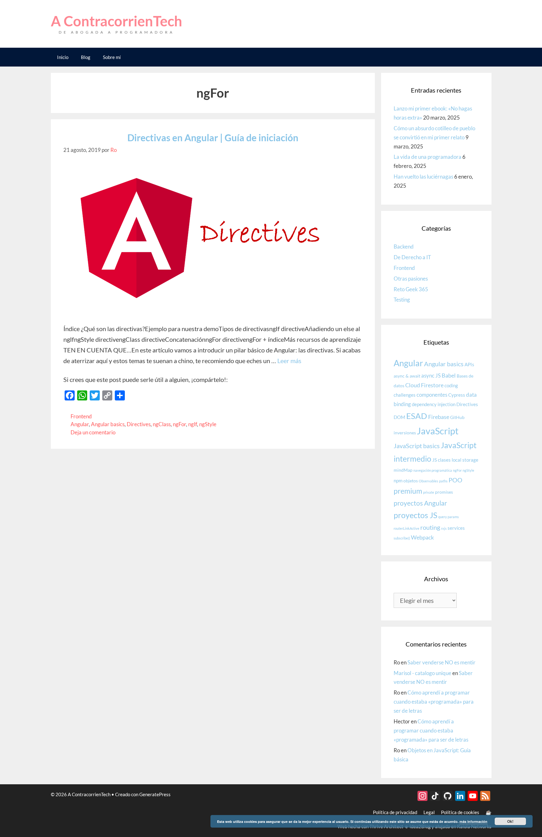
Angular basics (108, 424)
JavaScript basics (417, 445)
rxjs (444, 528)
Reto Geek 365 (411, 289)
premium (408, 491)
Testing (402, 299)
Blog (85, 57)
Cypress (456, 395)
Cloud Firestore (424, 385)
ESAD (416, 416)
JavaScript (438, 430)
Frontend (81, 416)
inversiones (405, 432)
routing (430, 527)
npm (398, 480)
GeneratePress (155, 794)
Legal (429, 812)
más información (473, 821)
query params (448, 517)
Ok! (510, 821)
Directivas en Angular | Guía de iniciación (212, 137)
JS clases (441, 460)
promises (444, 492)
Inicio (62, 57)
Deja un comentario (93, 432)
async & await (407, 375)
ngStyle (207, 424)
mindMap (403, 470)
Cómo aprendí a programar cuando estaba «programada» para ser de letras (434, 701)
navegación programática (432, 470)
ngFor (179, 424)
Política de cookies (460, 812)
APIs (469, 364)
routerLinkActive (406, 528)
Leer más (289, 360)
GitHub (457, 417)
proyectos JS (415, 515)
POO (455, 480)
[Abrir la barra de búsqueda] (482, 57)
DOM (399, 417)
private (428, 492)
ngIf (192, 424)
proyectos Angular (420, 503)
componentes (432, 394)
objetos (410, 480)
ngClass (162, 424)
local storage (465, 460)
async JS (431, 375)
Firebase (438, 416)
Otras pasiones (411, 278)
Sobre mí (112, 57)
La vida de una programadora (427, 156)
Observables (428, 481)
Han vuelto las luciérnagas (423, 176)
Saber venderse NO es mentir (441, 662)
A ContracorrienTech (116, 21)
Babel (449, 375)
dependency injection (433, 404)
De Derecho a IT (412, 257)
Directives (139, 424)
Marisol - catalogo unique (422, 673)
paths (443, 481)
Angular (80, 424)
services (456, 528)
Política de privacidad (395, 812)
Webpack (422, 537)
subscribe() (402, 538)
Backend (404, 246)
